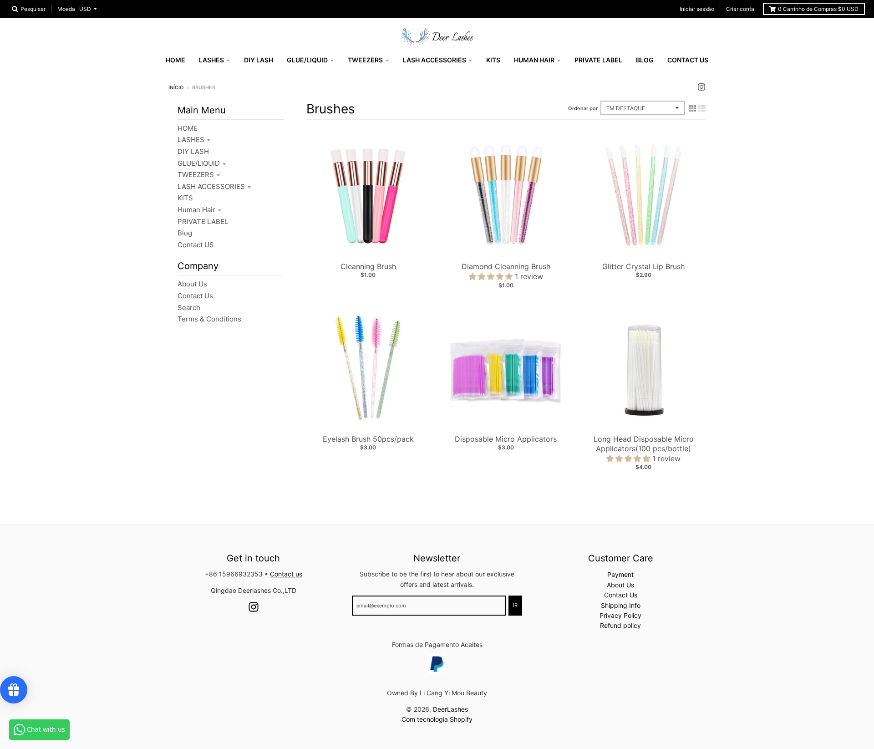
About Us (192, 284)
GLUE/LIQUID (199, 163)
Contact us (286, 574)
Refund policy (620, 625)
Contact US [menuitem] (687, 60)
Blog (185, 233)
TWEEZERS (196, 174)
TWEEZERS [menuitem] (365, 60)
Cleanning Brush (368, 266)
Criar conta (740, 8)
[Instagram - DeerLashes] (701, 87)
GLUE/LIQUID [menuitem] (307, 60)
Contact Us (195, 295)
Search (189, 307)
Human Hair (196, 209)
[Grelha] (692, 108)
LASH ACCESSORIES (211, 186)
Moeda (66, 8)
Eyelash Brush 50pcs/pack (368, 438)
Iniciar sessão (697, 8)
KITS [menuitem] (493, 60)
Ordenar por (583, 108)
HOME (188, 128)
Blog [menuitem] (645, 60)
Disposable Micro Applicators (506, 438)
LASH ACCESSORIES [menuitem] (434, 60)
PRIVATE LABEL (203, 221)
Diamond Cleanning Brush (506, 266)
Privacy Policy (620, 615)
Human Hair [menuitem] (534, 60)
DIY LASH (193, 151)
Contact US (196, 244)
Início (176, 87)
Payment (620, 574)
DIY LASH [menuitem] (258, 60)
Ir (515, 605)
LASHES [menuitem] (211, 60)
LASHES (191, 139)
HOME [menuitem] (175, 60)
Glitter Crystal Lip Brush (643, 266)
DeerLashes (450, 709)
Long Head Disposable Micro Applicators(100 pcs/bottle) (644, 443)
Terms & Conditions (209, 319)
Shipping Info (620, 605)
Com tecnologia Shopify (437, 719)
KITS (185, 198)
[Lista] (702, 108)
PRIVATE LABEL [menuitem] (598, 60)
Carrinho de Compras (818, 8)
